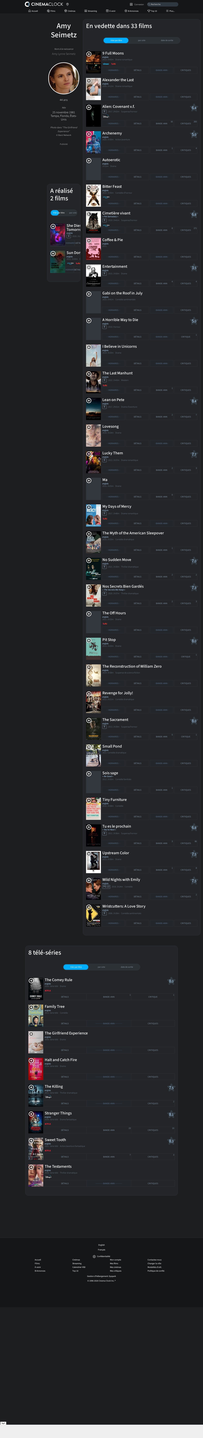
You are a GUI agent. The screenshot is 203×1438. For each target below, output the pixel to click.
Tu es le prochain (116, 826)
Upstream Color (115, 853)
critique (189, 336)
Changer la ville (154, 1263)
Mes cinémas (115, 1267)
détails (79, 243)
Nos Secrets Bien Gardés (123, 586)
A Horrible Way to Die (120, 320)
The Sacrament (115, 720)
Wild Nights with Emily (121, 880)
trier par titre (58, 212)
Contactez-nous (155, 1259)
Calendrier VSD (78, 1267)
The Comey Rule (58, 980)
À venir (112, 11)
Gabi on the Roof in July (122, 293)
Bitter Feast (112, 187)
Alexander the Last (118, 80)
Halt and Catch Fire (61, 1060)
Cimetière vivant (116, 213)
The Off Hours (114, 613)
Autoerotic (111, 160)
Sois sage (110, 773)
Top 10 (154, 11)
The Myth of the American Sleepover (133, 533)
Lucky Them (112, 453)
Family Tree (55, 1007)
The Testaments (58, 1166)
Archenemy (112, 133)
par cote (73, 212)
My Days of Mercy (116, 506)
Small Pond (112, 746)
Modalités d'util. (155, 1267)
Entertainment (114, 266)
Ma (104, 480)
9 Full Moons (113, 53)
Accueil (35, 11)
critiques (186, 70)
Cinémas (71, 11)
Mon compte (115, 1259)
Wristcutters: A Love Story (123, 906)
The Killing (54, 1086)
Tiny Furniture (114, 800)
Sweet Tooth (55, 1140)
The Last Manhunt (117, 373)
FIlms (52, 11)
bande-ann (164, 122)
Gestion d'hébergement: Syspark (101, 1276)
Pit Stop (109, 640)
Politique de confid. (156, 1270)
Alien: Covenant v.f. (118, 107)
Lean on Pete (113, 400)
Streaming (92, 11)
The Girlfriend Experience (66, 1033)
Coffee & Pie (112, 240)
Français (101, 1250)
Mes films (114, 1263)
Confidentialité (103, 1256)
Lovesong (110, 426)
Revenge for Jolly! (117, 693)
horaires (70, 243)
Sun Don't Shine (80, 253)
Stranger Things (58, 1113)
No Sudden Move (116, 560)
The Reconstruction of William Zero (132, 666)
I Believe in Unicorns (119, 346)
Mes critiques (115, 1270)
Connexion (138, 4)
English (101, 1245)
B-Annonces (133, 11)
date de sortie (167, 40)
